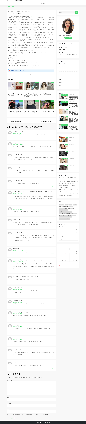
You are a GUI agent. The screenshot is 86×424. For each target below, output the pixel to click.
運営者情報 (43, 3)
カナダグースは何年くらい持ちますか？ (65, 217)
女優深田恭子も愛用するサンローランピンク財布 (67, 185)
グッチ (60, 206)
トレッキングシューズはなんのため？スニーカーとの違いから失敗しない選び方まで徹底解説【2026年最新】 (73, 98)
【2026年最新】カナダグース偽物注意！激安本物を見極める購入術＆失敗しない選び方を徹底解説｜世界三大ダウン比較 (73, 120)
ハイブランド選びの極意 (14, 0)
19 (28, 11)
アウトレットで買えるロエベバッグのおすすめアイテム (73, 167)
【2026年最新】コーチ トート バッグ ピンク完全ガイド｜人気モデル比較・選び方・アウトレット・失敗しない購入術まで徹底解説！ (15, 94)
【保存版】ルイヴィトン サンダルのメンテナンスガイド (68, 189)
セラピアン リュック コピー (63, 47)
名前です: (60, 35)
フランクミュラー (65, 206)
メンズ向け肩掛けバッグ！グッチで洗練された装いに (47, 111)
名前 (8, 397)
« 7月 (59, 265)
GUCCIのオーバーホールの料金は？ (64, 213)
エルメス (71, 206)
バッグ (31, 11)
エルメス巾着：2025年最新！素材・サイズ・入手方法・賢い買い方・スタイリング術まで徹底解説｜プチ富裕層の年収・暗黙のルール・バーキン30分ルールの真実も (31, 95)
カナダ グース (74, 213)
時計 (60, 76)
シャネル (66, 204)
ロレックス (75, 204)
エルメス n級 (61, 52)
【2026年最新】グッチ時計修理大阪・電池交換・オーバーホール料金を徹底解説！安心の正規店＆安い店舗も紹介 (73, 113)
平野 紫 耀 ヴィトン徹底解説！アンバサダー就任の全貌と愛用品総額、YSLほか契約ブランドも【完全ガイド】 (15, 112)
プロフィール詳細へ (68, 37)
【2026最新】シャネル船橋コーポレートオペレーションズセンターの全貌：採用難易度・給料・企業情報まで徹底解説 (73, 105)
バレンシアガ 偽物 (62, 49)
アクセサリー (62, 63)
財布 (60, 82)
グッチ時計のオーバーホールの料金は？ (65, 211)
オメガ (66, 208)
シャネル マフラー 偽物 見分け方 (73, 160)
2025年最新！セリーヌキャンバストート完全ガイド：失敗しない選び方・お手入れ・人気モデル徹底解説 (47, 94)
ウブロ (73, 208)
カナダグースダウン (62, 215)
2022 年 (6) (60, 239)
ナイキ (71, 204)
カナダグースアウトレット (71, 215)
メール (9, 403)
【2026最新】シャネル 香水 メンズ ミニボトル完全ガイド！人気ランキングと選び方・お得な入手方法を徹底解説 (73, 128)
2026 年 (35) (61, 226)
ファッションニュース (63, 73)
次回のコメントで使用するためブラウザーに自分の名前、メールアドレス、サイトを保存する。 (29, 414)
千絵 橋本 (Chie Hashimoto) (13, 11)
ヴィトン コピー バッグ (63, 46)
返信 (52, 137)
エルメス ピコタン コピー (36, 16)
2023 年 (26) (61, 236)
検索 (76, 12)
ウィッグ (61, 66)
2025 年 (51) (61, 229)
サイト (8, 409)
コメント (9, 380)
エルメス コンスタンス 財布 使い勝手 (73, 140)
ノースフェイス (61, 204)
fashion (69, 208)
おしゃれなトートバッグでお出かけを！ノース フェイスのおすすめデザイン (31, 112)
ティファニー (61, 208)
